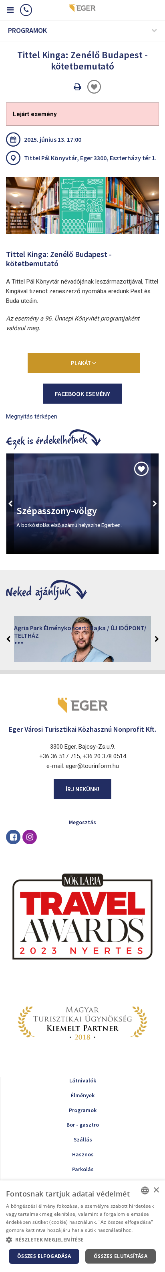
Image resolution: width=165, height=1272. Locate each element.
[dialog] (82, 1226)
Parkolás (83, 1169)
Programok (83, 1110)
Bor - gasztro (82, 1124)
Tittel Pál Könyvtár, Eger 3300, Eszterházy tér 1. (90, 158)
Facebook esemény (82, 394)
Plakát (81, 363)
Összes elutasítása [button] (120, 1256)
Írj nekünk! (82, 789)
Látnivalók (82, 1080)
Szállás (83, 1139)
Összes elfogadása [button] (44, 1256)
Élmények (83, 1095)
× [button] (156, 1190)
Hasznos (83, 1154)
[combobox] (145, 1190)
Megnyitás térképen (31, 416)
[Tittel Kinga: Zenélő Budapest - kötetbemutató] (82, 205)
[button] (82, 1239)
